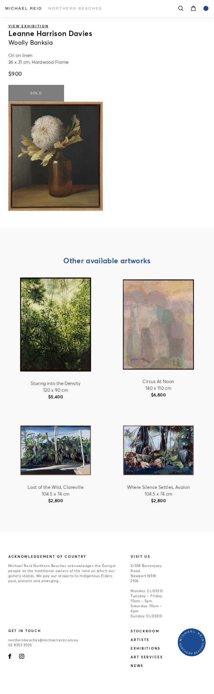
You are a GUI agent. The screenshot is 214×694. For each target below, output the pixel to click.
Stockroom (145, 631)
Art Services (147, 657)
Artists (140, 640)
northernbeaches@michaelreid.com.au (43, 640)
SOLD (36, 93)
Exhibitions (145, 648)
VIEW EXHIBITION (28, 26)
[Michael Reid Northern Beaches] (82, 8)
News (137, 666)
